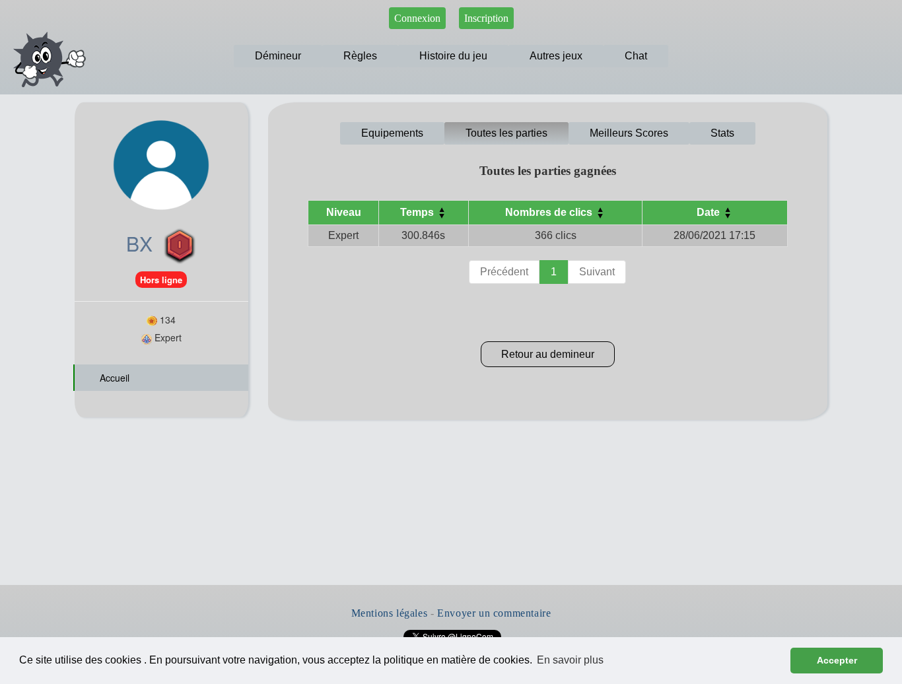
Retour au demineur (547, 354)
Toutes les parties (506, 133)
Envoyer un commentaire (494, 613)
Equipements (392, 133)
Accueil (113, 377)
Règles (360, 55)
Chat (636, 55)
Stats (722, 133)
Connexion (417, 18)
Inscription (486, 18)
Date (709, 212)
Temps (418, 212)
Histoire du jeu (453, 55)
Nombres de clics (550, 212)
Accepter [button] (837, 660)
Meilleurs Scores (629, 133)
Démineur (278, 55)
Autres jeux (556, 55)
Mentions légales (389, 613)
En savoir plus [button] (570, 660)
